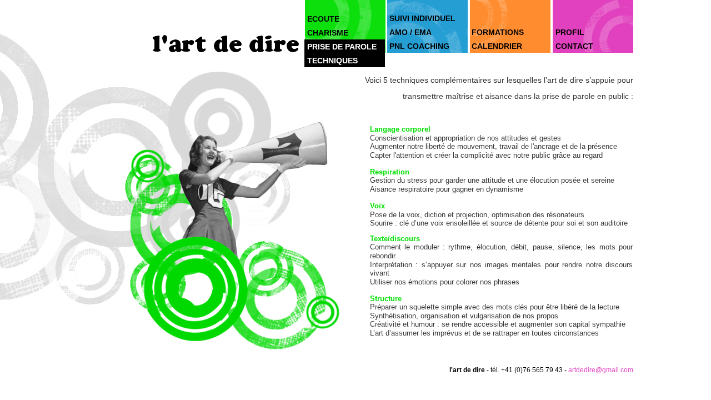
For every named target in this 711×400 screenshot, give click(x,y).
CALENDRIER (497, 46)
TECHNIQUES (332, 60)
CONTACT (574, 46)
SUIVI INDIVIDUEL (422, 18)
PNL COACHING (419, 46)
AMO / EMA (410, 32)
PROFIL (569, 32)
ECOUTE (323, 18)
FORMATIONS (498, 32)
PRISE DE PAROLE (342, 46)
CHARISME (327, 32)
